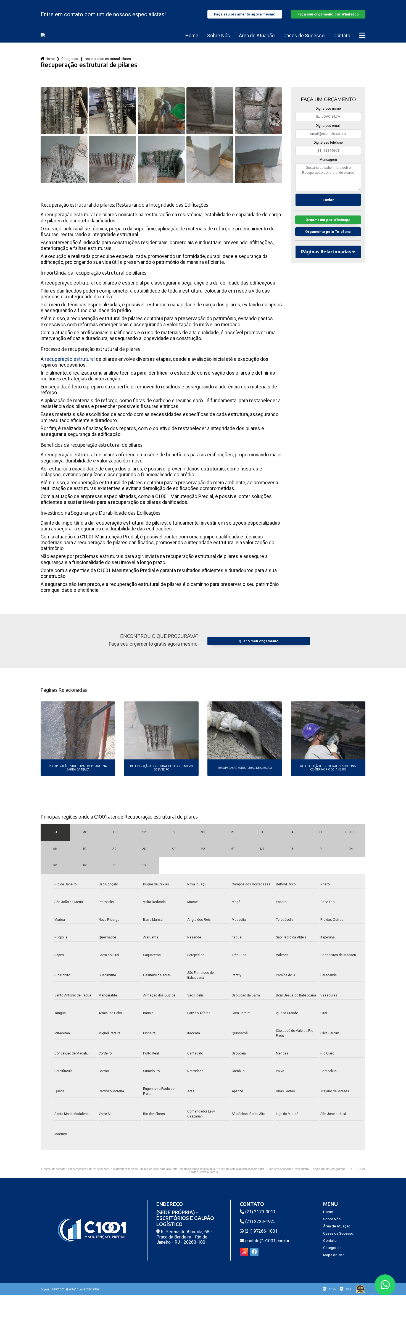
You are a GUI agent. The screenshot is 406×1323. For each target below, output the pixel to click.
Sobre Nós (218, 35)
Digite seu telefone (328, 142)
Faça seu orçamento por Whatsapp (328, 14)
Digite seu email (328, 126)
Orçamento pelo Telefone (328, 232)
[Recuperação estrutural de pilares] (64, 110)
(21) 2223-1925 (260, 1221)
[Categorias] (362, 35)
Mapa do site (333, 1255)
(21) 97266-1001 (261, 1231)
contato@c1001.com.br (266, 1240)
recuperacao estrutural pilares (108, 59)
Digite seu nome (328, 109)
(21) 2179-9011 (260, 1211)
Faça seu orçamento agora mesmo (244, 14)
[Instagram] (244, 1252)
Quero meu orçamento (258, 641)
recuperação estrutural (70, 359)
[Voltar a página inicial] (49, 35)
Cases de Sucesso (304, 35)
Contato (341, 35)
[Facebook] (254, 1252)
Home (191, 35)
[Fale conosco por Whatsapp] (385, 1284)
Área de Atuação (257, 35)
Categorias (69, 59)
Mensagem (328, 160)
